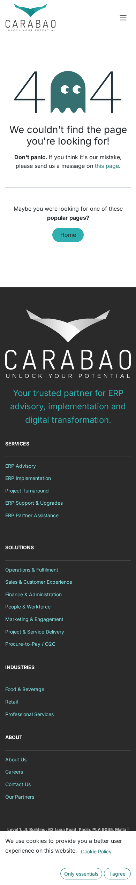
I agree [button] (117, 874)
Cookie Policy (96, 851)
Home (68, 234)
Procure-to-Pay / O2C (30, 644)
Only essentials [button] (81, 874)
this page (107, 165)
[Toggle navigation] (123, 17)
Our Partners (19, 797)
